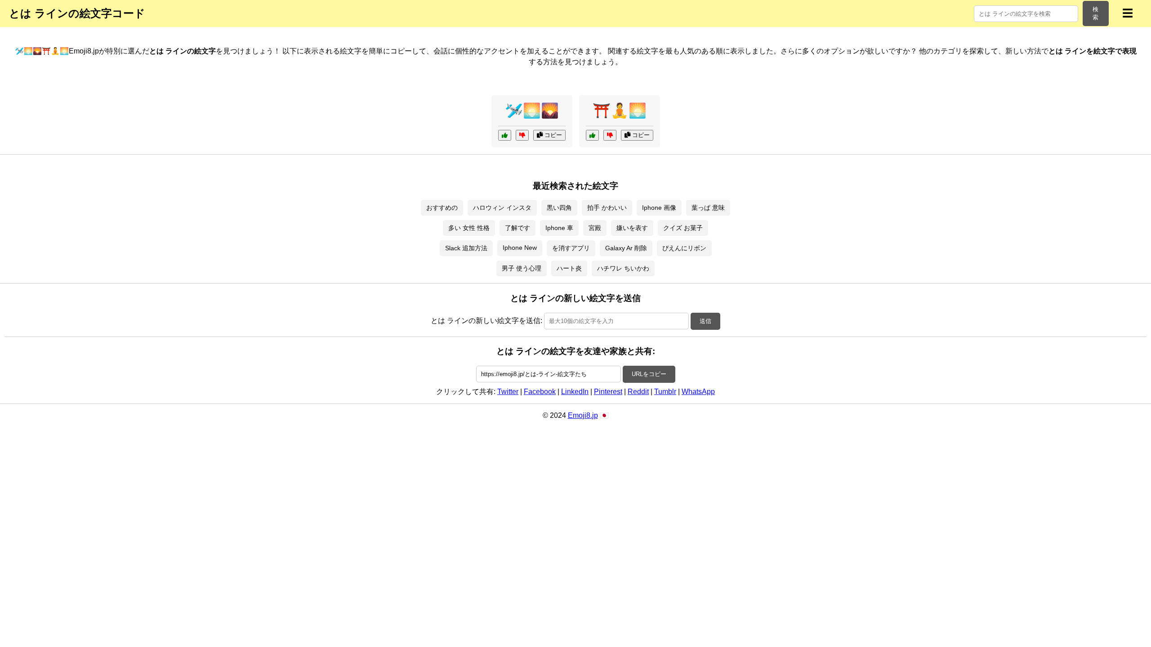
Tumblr (665, 391)
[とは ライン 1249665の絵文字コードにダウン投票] (522, 135)
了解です (517, 227)
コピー (552, 135)
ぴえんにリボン (684, 248)
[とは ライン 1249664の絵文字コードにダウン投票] (609, 135)
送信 (705, 321)
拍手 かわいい (607, 207)
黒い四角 (559, 207)
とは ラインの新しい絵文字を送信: (486, 320)
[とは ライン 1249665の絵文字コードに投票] (504, 135)
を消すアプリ (571, 248)
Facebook (540, 391)
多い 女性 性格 (469, 227)
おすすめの (442, 207)
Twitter (507, 391)
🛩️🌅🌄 (532, 110)
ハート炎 (569, 268)
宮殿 (595, 227)
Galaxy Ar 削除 (626, 248)
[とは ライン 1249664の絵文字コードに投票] (592, 135)
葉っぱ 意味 (708, 207)
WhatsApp (698, 391)
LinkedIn (575, 391)
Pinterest (608, 391)
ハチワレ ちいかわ (623, 268)
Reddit (638, 391)
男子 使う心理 (521, 268)
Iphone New (520, 247)
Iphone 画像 (659, 207)
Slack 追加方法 (466, 248)
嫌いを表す (632, 227)
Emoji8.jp (583, 415)
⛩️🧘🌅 (620, 110)
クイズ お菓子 (683, 227)
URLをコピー (649, 374)
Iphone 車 (559, 227)
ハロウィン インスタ (502, 207)
